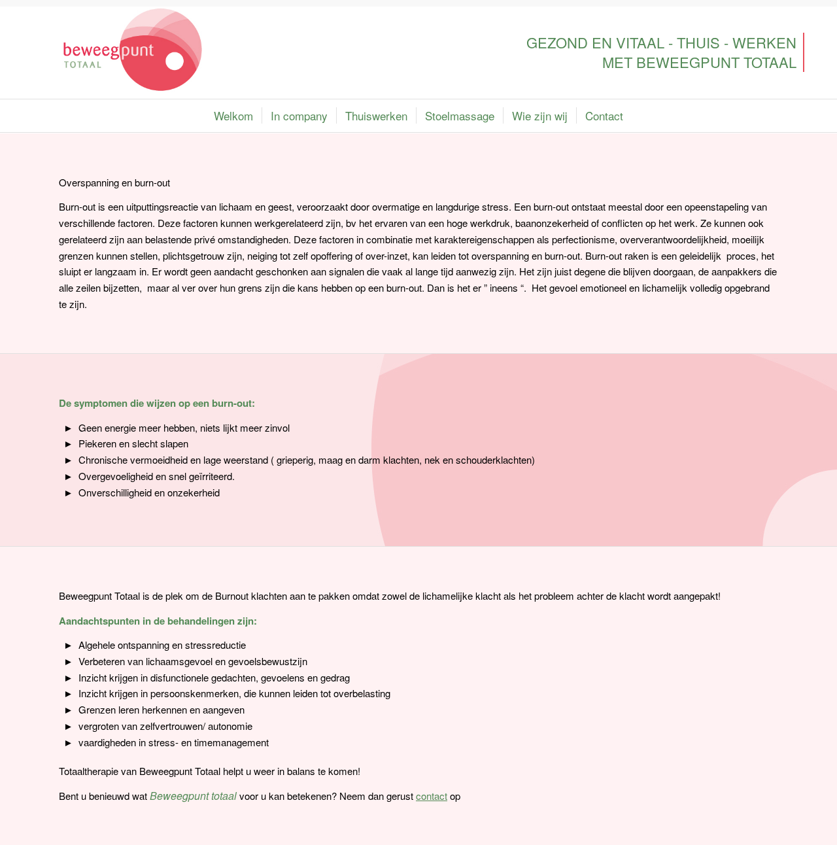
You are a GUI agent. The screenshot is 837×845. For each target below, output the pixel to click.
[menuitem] (233, 115)
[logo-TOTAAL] (133, 49)
